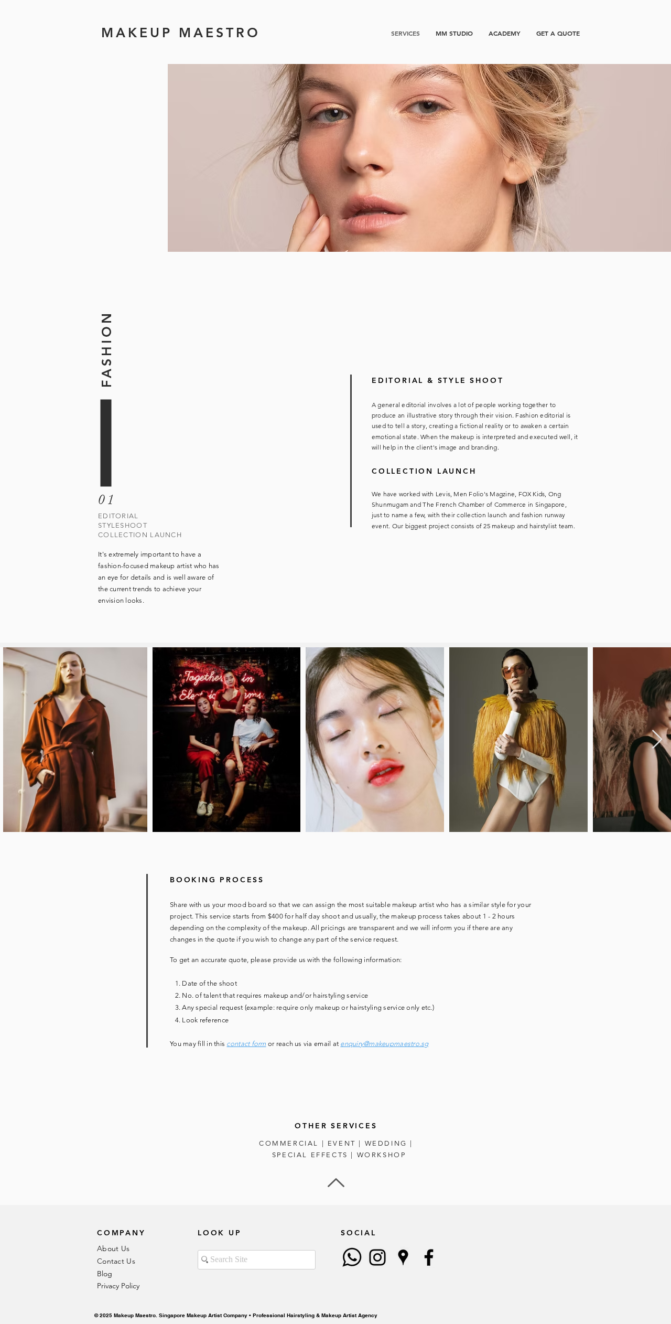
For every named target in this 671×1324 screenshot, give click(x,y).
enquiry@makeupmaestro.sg (384, 1044)
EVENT (342, 1143)
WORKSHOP (381, 1155)
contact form (246, 1044)
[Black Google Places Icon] (403, 1257)
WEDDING (386, 1143)
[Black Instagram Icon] (377, 1257)
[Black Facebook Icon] (429, 1257)
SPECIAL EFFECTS (310, 1155)
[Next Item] (657, 740)
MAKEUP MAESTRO (181, 32)
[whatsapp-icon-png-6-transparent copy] (352, 1257)
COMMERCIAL (289, 1143)
